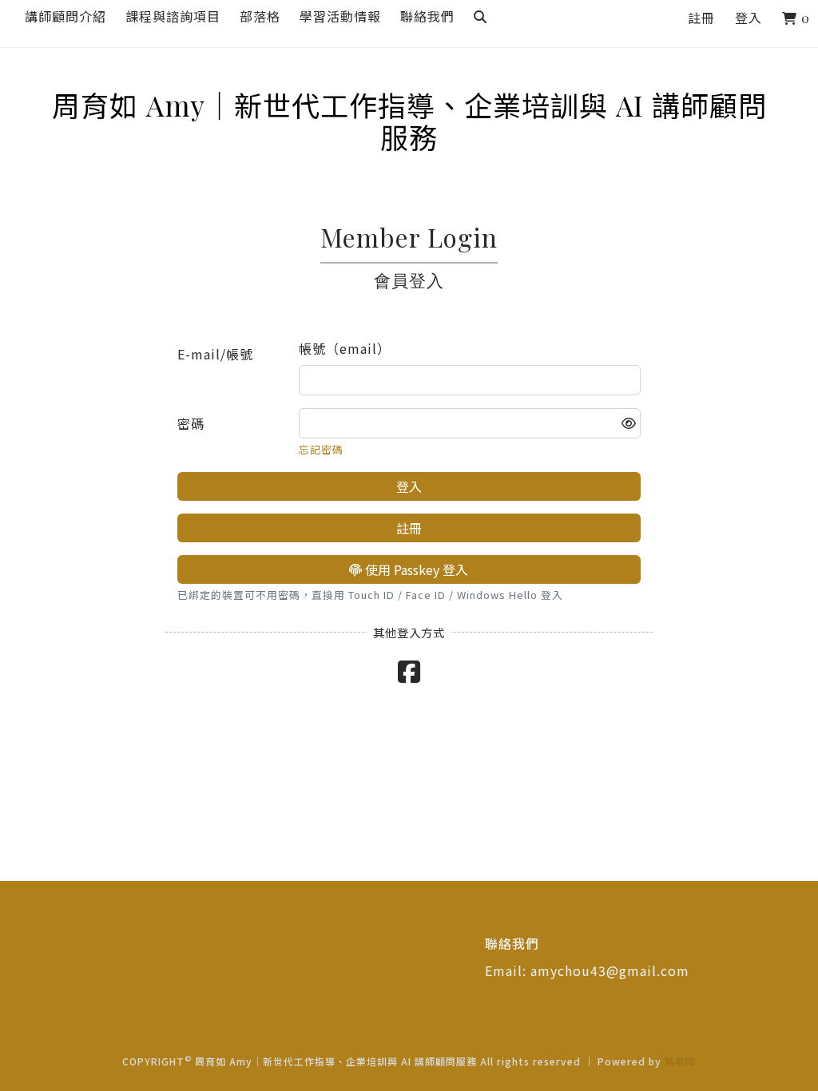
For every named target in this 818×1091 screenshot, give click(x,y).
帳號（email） (345, 348)
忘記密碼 (321, 449)
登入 (748, 18)
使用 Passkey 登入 (415, 569)
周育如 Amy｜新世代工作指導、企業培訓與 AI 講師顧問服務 (409, 105)
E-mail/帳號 (215, 353)
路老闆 (680, 1061)
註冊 (701, 18)
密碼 (190, 423)
